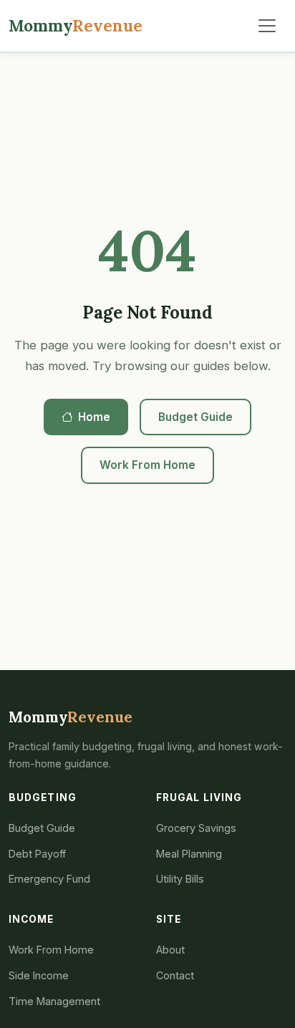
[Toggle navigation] (267, 25)
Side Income (39, 975)
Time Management (54, 1001)
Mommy (75, 25)
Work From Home (147, 465)
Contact (175, 975)
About (170, 950)
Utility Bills (180, 879)
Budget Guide (195, 417)
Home (94, 417)
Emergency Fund (49, 879)
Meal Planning (189, 854)
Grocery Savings (196, 828)
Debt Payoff (37, 854)
